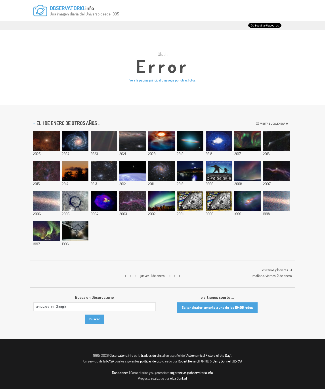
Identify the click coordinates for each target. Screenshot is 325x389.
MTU (205, 361)
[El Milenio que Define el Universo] (190, 201)
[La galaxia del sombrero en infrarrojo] (190, 141)
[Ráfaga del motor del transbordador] (75, 231)
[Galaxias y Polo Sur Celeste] (132, 141)
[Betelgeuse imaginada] (161, 141)
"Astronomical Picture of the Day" (208, 355)
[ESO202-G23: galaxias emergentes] (247, 201)
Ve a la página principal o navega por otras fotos (162, 80)
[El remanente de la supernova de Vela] (46, 171)
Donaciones (120, 372)
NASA (110, 361)
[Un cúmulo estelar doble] (104, 171)
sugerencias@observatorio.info (191, 372)
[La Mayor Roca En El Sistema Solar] (46, 201)
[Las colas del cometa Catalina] (276, 141)
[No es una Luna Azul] (190, 171)
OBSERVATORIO (67, 7)
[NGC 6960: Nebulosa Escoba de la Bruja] (276, 171)
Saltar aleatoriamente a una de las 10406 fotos (217, 307)
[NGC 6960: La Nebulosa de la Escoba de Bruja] (132, 201)
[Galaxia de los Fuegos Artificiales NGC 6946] (161, 171)
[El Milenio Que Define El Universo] (219, 201)
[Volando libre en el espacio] (132, 171)
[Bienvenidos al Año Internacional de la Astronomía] (219, 171)
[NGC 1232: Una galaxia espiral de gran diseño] (75, 141)
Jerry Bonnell (222, 361)
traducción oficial (153, 355)
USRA (237, 361)
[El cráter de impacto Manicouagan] (75, 201)
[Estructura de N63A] (104, 201)
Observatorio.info (121, 355)
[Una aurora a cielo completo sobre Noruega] (247, 141)
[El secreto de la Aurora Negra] (161, 201)
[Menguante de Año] (75, 171)
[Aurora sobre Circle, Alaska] (46, 231)
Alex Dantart (178, 378)
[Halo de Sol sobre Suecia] (219, 141)
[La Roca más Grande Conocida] (276, 201)
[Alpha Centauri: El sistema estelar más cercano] (46, 141)
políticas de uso (151, 361)
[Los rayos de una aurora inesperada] (247, 171)
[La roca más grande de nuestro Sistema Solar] (104, 141)
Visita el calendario (273, 123)
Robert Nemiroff (189, 361)
